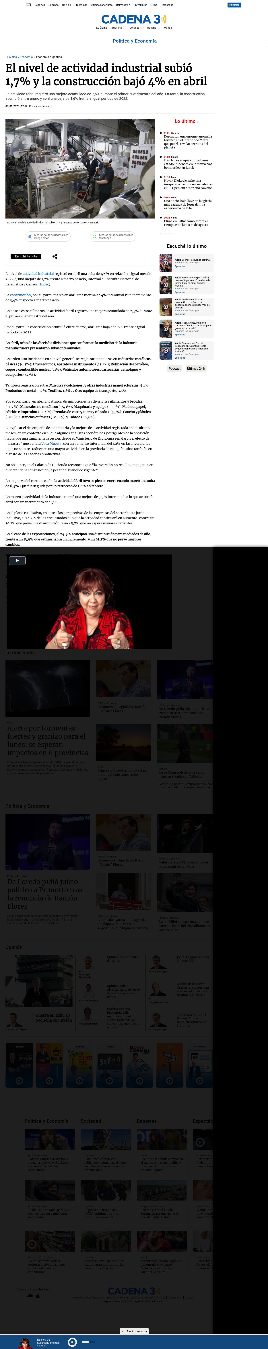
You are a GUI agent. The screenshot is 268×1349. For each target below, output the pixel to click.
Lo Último (101, 27)
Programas (81, 5)
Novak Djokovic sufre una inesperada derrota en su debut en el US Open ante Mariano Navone (188, 184)
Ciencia (175, 133)
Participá (234, 5)
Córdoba (134, 27)
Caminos (53, 5)
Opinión (66, 5)
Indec (44, 284)
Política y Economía (20, 57)
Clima (154, 5)
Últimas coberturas (101, 5)
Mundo (168, 27)
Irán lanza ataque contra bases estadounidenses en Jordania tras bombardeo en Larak (188, 164)
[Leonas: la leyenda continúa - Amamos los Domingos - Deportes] (166, 263)
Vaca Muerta (51, 443)
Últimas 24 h (123, 5)
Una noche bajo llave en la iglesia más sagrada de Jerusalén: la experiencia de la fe (188, 204)
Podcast (174, 368)
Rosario (151, 27)
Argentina (116, 27)
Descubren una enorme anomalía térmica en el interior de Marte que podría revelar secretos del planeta (188, 142)
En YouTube (140, 5)
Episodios (180, 266)
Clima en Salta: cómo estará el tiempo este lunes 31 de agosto (186, 223)
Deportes (40, 5)
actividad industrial (38, 274)
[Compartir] (55, 257)
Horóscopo (167, 5)
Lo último (186, 121)
